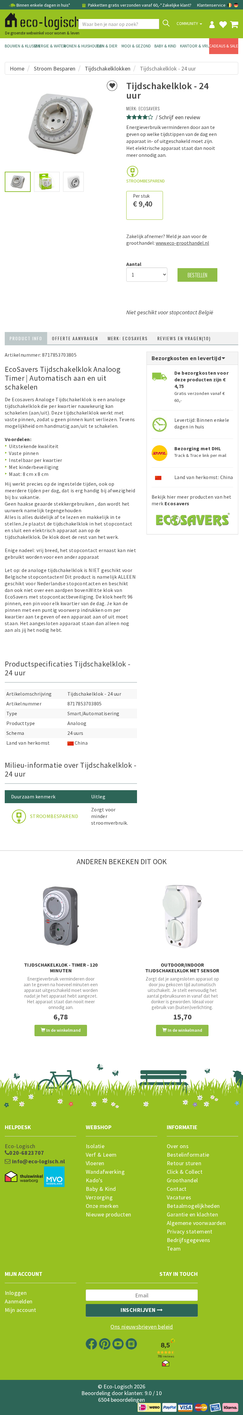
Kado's (94, 1180)
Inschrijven (139, 1309)
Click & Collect (184, 1171)
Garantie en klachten (192, 1214)
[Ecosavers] (192, 517)
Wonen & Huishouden (77, 46)
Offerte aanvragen (75, 338)
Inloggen (16, 1292)
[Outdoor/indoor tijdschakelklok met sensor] (182, 916)
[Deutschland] (236, 5)
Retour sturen (184, 1163)
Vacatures (179, 1197)
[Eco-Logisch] (39, 20)
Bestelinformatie (188, 1154)
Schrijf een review (179, 117)
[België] (230, 5)
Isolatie (95, 1146)
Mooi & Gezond (136, 46)
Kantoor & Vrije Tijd (194, 46)
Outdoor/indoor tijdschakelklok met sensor (182, 968)
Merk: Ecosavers (128, 338)
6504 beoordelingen (121, 1399)
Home (17, 68)
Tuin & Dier (106, 46)
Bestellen (197, 275)
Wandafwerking (105, 1171)
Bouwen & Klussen (19, 46)
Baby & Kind (165, 46)
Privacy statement (190, 1231)
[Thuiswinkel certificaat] (24, 1176)
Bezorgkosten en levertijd (187, 358)
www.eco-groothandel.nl (182, 243)
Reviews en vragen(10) (184, 338)
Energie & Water (48, 46)
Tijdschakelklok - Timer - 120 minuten (60, 968)
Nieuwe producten (108, 1214)
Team (174, 1248)
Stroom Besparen (54, 68)
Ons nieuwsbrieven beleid (141, 1326)
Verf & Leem (101, 1154)
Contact (177, 1188)
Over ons (178, 1146)
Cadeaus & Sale (223, 46)
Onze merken (102, 1206)
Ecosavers (149, 108)
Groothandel (182, 1180)
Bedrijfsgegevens (188, 1240)
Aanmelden (19, 1301)
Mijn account (20, 1310)
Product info (25, 338)
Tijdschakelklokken (107, 68)
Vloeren (95, 1163)
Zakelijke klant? (176, 5)
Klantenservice (211, 5)
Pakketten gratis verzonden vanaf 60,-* (124, 5)
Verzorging (99, 1197)
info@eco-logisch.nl (37, 1161)
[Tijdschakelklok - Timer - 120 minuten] (60, 916)
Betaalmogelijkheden (193, 1206)
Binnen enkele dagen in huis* (43, 5)
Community (188, 23)
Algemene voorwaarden (196, 1223)
